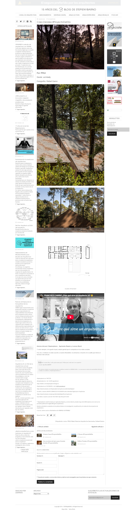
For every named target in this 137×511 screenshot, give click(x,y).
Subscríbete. (72, 509)
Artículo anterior (43, 426)
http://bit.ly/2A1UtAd (63, 396)
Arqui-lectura (74, 15)
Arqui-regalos (103, 15)
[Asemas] (68, 3)
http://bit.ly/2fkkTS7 (47, 364)
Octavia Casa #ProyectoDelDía (52, 434)
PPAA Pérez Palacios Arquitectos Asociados (81, 421)
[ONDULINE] (114, 100)
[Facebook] (47, 415)
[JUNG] (114, 56)
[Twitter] (51, 415)
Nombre (40, 456)
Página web (40, 470)
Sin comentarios (51, 19)
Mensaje (61, 456)
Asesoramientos (45, 15)
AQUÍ (74, 289)
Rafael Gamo (100, 421)
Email (39, 463)
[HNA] (114, 87)
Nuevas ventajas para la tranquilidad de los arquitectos (23, 304)
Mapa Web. (65, 509)
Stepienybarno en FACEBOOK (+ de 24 (51, 386)
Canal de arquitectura (27, 15)
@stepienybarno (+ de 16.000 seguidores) (47, 381)
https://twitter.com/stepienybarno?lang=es (48, 383)
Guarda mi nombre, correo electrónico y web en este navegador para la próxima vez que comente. (67, 477)
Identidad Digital (60, 15)
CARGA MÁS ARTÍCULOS (25, 450)
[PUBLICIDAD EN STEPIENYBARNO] (114, 26)
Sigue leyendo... (21, 80)
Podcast (115, 15)
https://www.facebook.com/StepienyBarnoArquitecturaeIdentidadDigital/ (55, 389)
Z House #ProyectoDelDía (85, 434)
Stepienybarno (53, 346)
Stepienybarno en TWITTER (44, 378)
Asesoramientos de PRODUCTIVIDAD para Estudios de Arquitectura (23, 255)
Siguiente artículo (97, 426)
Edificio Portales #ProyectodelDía (87, 441)
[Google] (54, 415)
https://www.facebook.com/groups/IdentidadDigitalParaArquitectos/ (54, 394)
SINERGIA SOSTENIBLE (64, 410)
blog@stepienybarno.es (55, 370)
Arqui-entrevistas (88, 15)
